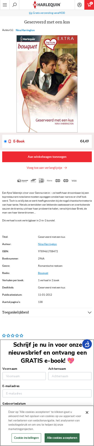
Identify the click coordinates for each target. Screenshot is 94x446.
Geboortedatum (14, 403)
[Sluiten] (87, 412)
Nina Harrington (25, 30)
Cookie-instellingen (26, 437)
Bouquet (43, 273)
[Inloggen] (79, 5)
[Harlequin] (47, 5)
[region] (47, 425)
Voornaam (9, 369)
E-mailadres (10, 386)
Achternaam (57, 369)
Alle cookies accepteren (62, 437)
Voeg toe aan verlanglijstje (45, 167)
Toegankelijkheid (15, 312)
